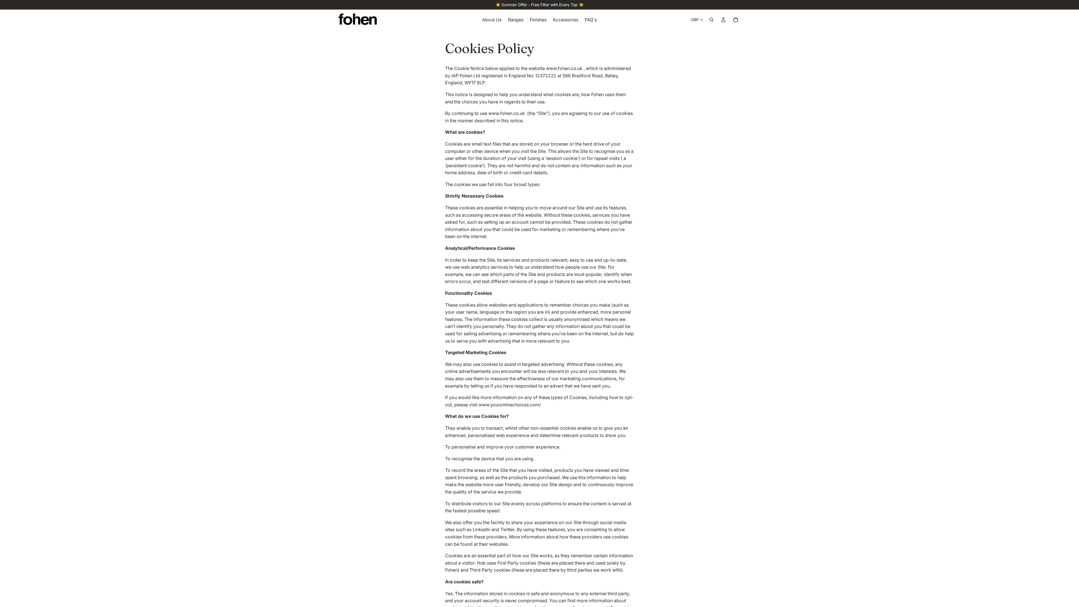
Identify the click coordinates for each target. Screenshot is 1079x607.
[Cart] (735, 19)
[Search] (711, 19)
